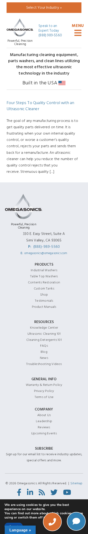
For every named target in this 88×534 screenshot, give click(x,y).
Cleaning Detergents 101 (44, 339)
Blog (44, 351)
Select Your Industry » (44, 7)
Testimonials (44, 300)
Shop (44, 294)
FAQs (44, 345)
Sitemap (76, 483)
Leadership (44, 421)
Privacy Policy (44, 391)
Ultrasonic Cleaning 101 (44, 333)
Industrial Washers (44, 270)
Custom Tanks (44, 288)
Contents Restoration (44, 282)
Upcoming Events (44, 433)
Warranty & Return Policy (44, 384)
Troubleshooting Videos (44, 364)
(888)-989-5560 (46, 247)
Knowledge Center (44, 327)
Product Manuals (44, 306)
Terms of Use (44, 397)
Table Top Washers (44, 276)
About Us (44, 415)
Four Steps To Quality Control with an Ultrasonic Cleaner (40, 105)
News (44, 358)
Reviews (44, 427)
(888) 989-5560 (50, 35)
